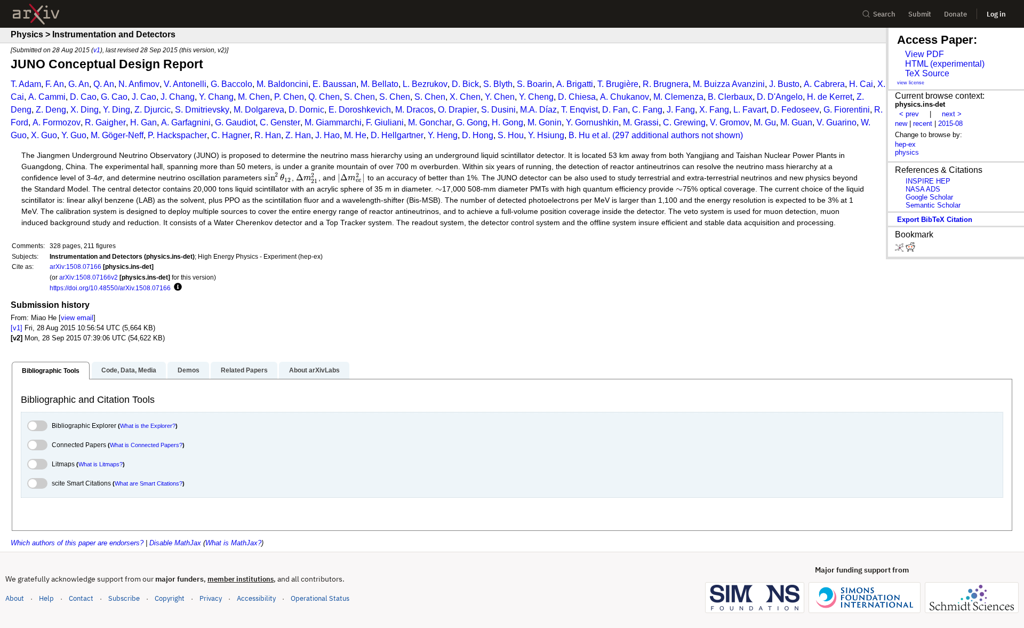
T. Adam (26, 84)
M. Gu (765, 122)
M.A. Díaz (538, 109)
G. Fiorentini (846, 109)
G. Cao (114, 96)
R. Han (267, 135)
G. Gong (471, 122)
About (14, 598)
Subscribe (124, 598)
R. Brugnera (666, 84)
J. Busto (784, 84)
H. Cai (861, 84)
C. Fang (647, 109)
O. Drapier (457, 109)
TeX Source (927, 73)
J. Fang (681, 109)
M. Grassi (641, 122)
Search (884, 14)
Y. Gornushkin (592, 122)
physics (907, 152)
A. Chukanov (624, 96)
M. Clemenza (678, 96)
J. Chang (178, 96)
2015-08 (950, 124)
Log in (996, 14)
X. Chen (465, 96)
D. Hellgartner (397, 135)
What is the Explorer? (147, 426)
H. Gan (143, 122)
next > (952, 114)
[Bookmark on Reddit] (910, 249)
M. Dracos (414, 109)
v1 (96, 49)
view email (77, 318)
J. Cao (144, 96)
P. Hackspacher (177, 135)
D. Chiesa (577, 96)
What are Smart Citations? (148, 483)
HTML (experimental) (945, 63)
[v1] (16, 328)
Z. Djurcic (152, 109)
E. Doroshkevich (360, 109)
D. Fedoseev (795, 109)
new (901, 124)
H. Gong (507, 122)
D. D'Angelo (780, 96)
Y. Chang (216, 96)
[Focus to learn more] (176, 287)
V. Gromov (729, 122)
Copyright (170, 598)
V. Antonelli (185, 84)
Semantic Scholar (933, 205)
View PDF (924, 54)
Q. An (103, 84)
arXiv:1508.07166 (75, 266)
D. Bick (465, 84)
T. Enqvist (579, 109)
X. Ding (84, 109)
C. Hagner (230, 135)
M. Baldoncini (282, 84)
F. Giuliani (385, 122)
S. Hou (511, 135)
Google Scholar (929, 197)
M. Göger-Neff (117, 135)
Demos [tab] (188, 370)
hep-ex (905, 144)
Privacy (210, 598)
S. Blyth (498, 84)
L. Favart (749, 109)
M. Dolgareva (259, 109)
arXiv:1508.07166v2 (88, 277)
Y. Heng (443, 135)
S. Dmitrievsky (202, 109)
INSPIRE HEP (928, 181)
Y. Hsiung (546, 135)
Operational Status (320, 598)
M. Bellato (379, 84)
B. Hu (579, 135)
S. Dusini (498, 109)
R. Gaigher (105, 122)
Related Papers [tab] (244, 370)
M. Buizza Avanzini (729, 84)
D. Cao (83, 96)
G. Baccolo (231, 84)
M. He (355, 135)
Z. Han (298, 135)
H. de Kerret (829, 96)
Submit (919, 14)
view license (910, 82)
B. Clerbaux (730, 96)
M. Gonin (544, 122)
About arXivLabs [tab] (314, 370)
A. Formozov (57, 122)
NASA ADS (923, 189)
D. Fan (615, 109)
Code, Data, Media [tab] (128, 370)
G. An (78, 84)
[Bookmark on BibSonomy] (900, 249)
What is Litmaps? (100, 464)
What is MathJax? (233, 543)
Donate (955, 14)
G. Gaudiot (235, 122)
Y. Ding (116, 109)
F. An (54, 84)
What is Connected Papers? (146, 445)
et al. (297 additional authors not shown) (667, 135)
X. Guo (44, 135)
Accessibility (256, 598)
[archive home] (36, 14)
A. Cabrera (824, 84)
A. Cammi (47, 96)
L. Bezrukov (425, 84)
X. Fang (714, 109)
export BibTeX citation (934, 220)
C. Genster (280, 122)
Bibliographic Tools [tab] (50, 371)
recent (922, 124)
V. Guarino (837, 122)
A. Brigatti (574, 84)
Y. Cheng (536, 96)
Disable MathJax (175, 543)
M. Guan (796, 122)
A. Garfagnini (186, 122)
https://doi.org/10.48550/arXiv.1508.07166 (110, 287)
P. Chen (289, 96)
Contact (81, 598)
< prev (909, 114)
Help (46, 598)
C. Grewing (684, 122)
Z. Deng (51, 109)
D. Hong (477, 135)
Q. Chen (324, 96)
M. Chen (254, 96)
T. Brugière (617, 84)
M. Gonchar (430, 122)
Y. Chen (500, 96)
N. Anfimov (138, 84)
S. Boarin (534, 84)
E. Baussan (334, 84)
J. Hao (327, 135)
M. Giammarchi (333, 122)
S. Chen (359, 96)
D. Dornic (306, 109)
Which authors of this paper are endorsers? (77, 543)
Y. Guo (73, 135)
